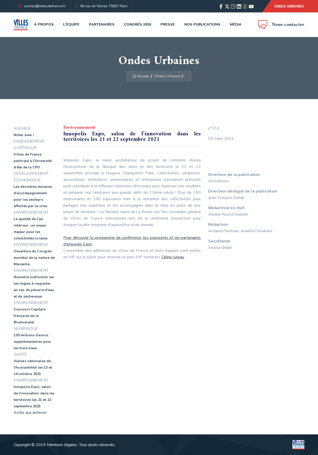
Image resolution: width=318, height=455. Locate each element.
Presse (167, 24)
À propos (44, 24)
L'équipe (71, 24)
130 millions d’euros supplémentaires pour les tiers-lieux (32, 341)
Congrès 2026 (137, 24)
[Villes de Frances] (21, 24)
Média (235, 24)
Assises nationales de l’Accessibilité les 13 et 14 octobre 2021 (33, 367)
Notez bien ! (24, 135)
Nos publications (202, 24)
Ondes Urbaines (289, 6)
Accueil (143, 76)
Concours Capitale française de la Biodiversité (29, 316)
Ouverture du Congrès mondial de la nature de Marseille (34, 257)
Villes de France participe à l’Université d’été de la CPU (33, 161)
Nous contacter (288, 25)
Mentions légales (62, 445)
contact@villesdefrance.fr (45, 6)
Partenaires (102, 24)
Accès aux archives (30, 412)
